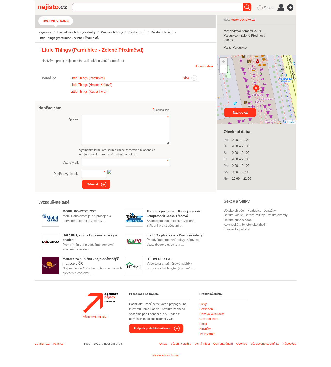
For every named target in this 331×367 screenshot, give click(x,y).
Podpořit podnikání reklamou (152, 328)
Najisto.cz (55, 7)
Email (203, 324)
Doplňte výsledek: (66, 174)
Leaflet (291, 122)
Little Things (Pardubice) (88, 78)
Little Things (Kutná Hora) (88, 91)
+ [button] (223, 61)
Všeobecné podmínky (265, 343)
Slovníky (205, 329)
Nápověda (289, 343)
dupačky (269, 210)
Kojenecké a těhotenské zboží (245, 224)
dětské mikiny (255, 215)
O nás (163, 343)
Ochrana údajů (223, 343)
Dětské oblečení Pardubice (242, 210)
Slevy (203, 304)
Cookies (241, 343)
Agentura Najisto (100, 303)
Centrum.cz (42, 343)
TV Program (207, 333)
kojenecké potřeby (237, 229)
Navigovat (240, 112)
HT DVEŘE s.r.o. (159, 259)
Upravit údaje (204, 66)
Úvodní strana (56, 21)
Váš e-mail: (71, 162)
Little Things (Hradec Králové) (91, 85)
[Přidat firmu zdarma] (292, 7)
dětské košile (233, 215)
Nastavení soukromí (165, 355)
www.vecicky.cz (243, 19)
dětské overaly (277, 215)
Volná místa (202, 343)
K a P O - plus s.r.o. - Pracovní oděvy (174, 235)
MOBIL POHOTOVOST (79, 211)
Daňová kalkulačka (212, 314)
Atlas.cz (58, 343)
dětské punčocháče (238, 220)
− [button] (223, 69)
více (186, 77)
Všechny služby (181, 343)
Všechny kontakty (94, 316)
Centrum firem (208, 319)
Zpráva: (73, 119)
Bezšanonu (206, 309)
